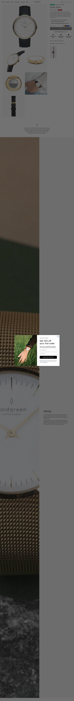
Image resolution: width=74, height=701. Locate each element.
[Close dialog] (58, 336)
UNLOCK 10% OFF (48, 357)
